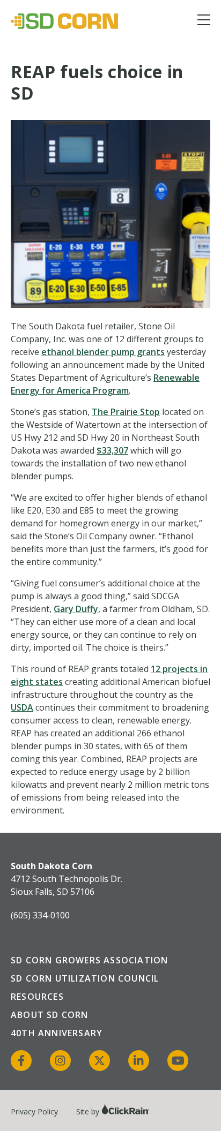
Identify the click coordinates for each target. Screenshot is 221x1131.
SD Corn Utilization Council (85, 978)
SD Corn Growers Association (89, 960)
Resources (37, 996)
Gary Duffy (76, 609)
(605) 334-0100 (40, 915)
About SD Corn (50, 1015)
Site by (88, 1111)
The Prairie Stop (126, 412)
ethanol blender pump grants (103, 352)
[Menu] (203, 21)
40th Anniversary (56, 1033)
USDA (22, 707)
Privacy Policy (34, 1111)
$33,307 (112, 450)
